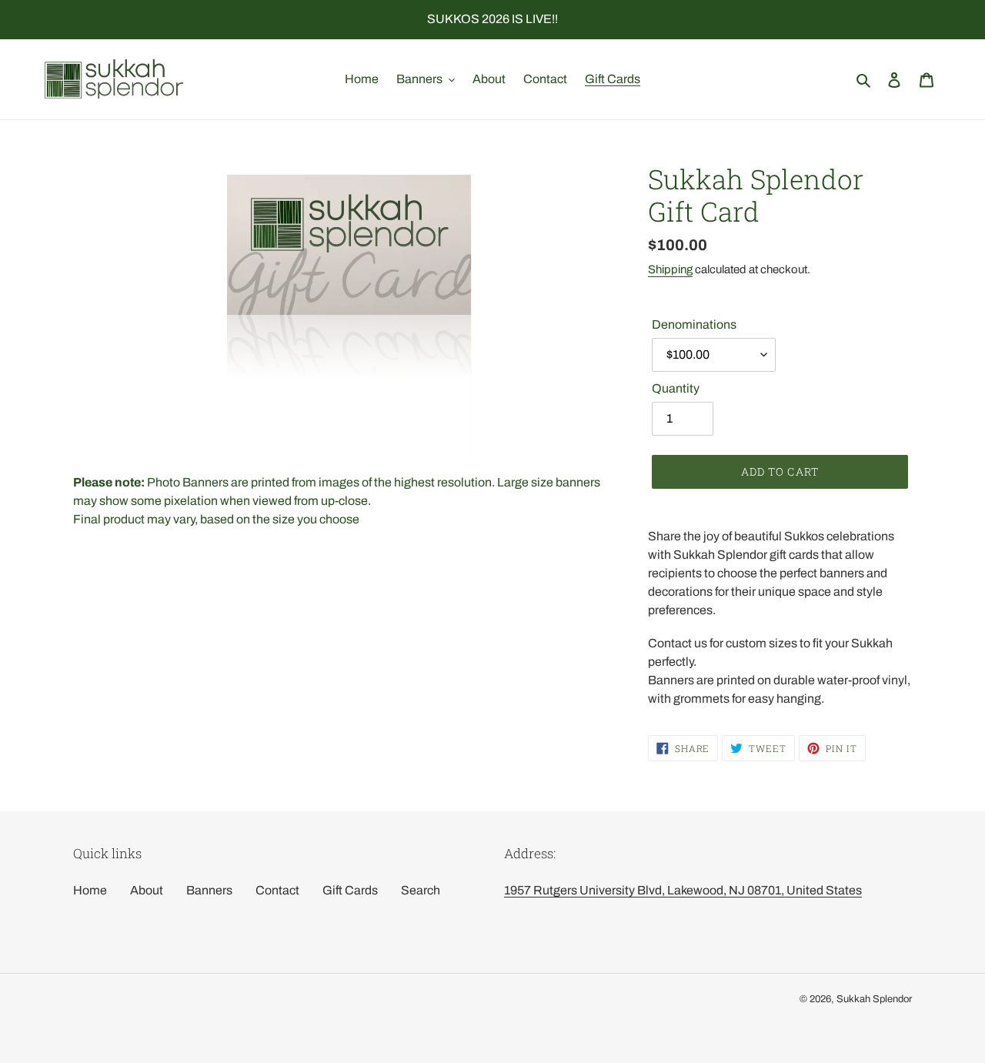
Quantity (676, 388)
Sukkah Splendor (874, 999)
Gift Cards (350, 890)
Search (420, 890)
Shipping (670, 269)
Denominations (694, 324)
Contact (277, 890)
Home (90, 890)
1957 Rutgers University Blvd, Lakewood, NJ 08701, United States (683, 890)
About (146, 890)
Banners (209, 890)
